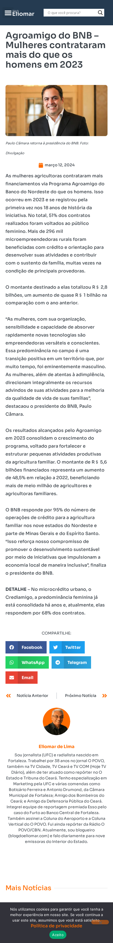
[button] (8, 12)
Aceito (58, 935)
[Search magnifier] (100, 12)
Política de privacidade (56, 926)
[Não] (100, 922)
